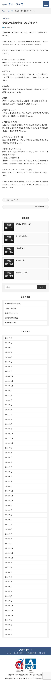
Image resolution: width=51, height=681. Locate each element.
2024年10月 (9, 443)
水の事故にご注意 (10, 323)
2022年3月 (8, 591)
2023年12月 (9, 491)
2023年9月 (8, 505)
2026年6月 (8, 347)
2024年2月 (8, 481)
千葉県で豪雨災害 (10, 308)
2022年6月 (8, 577)
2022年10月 (9, 558)
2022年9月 (8, 563)
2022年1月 (8, 601)
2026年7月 (8, 343)
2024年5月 (8, 467)
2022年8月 (8, 567)
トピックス (9, 11)
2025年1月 (8, 429)
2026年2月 (8, 367)
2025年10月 (9, 386)
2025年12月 (9, 376)
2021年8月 (8, 625)
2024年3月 (8, 477)
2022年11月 (9, 553)
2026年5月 (8, 352)
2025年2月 (8, 424)
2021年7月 (8, 629)
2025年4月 (8, 414)
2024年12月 (9, 434)
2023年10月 (9, 500)
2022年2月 (8, 596)
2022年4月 (8, 586)
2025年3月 (8, 419)
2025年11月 (9, 381)
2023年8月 (8, 510)
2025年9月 (8, 390)
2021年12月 (9, 606)
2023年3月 (8, 534)
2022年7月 (8, 572)
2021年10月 (9, 615)
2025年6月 (8, 405)
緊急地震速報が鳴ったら (13, 303)
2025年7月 (8, 400)
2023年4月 (8, 529)
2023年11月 (9, 496)
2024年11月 (9, 438)
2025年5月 (8, 410)
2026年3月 (8, 362)
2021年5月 (8, 634)
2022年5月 (8, 582)
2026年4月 (8, 357)
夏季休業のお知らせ (11, 313)
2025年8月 (8, 395)
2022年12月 (9, 548)
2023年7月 (8, 515)
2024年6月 (8, 462)
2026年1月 (8, 371)
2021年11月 (9, 610)
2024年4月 (8, 472)
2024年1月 (8, 486)
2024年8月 (8, 453)
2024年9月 (8, 448)
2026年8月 (8, 338)
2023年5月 (8, 524)
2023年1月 (8, 543)
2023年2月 (8, 539)
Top (3, 11)
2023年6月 (8, 519)
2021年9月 (8, 620)
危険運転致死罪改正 (11, 318)
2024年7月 (8, 457)
